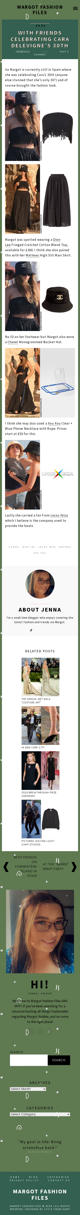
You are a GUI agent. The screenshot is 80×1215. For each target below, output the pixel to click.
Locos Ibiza (59, 515)
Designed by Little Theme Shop (48, 1209)
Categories (58, 1177)
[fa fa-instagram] (38, 629)
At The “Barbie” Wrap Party (56, 866)
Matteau (33, 255)
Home (15, 1177)
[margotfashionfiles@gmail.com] (40, 1031)
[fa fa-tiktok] (31, 629)
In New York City (33, 747)
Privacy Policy (24, 1180)
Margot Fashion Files (40, 9)
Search (16, 1052)
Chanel (13, 342)
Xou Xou (54, 423)
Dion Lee (29, 547)
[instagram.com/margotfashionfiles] (31, 1031)
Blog (34, 1177)
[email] (44, 629)
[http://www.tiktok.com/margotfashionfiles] (48, 1031)
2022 (41, 26)
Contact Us (59, 1180)
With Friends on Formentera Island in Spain (25, 866)
